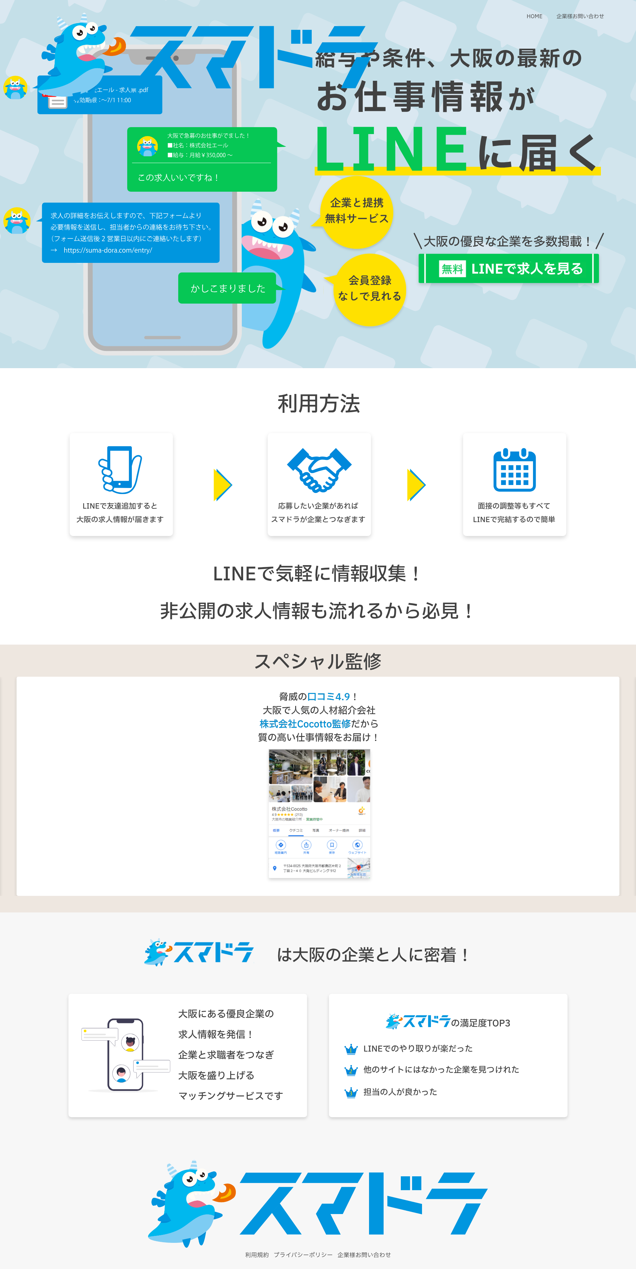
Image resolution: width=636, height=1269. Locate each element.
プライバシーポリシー (303, 1255)
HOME (535, 17)
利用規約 (257, 1255)
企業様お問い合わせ (580, 17)
